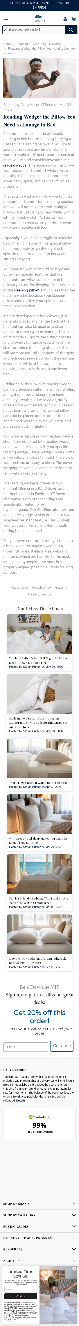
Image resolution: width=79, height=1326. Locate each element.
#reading (61, 587)
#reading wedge (39, 594)
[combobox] (39, 29)
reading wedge (15, 165)
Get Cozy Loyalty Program (28, 1238)
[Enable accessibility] (9, 1316)
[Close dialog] (74, 1268)
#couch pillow (42, 587)
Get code (62, 1045)
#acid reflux (20, 587)
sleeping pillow (26, 290)
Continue (20, 1296)
